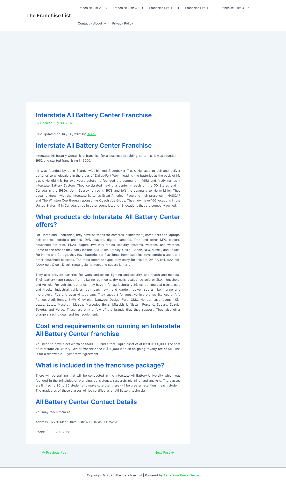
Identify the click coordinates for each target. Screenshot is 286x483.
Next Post (164, 452)
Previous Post (55, 452)
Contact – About (90, 23)
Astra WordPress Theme (181, 475)
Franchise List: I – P (199, 8)
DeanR (91, 134)
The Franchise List (48, 15)
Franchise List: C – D (128, 8)
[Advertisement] (143, 60)
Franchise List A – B (92, 8)
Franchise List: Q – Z (234, 8)
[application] (104, 23)
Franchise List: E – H (164, 8)
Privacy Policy (122, 23)
